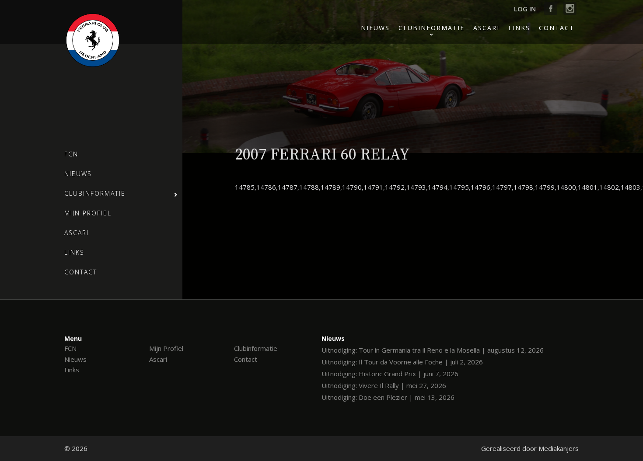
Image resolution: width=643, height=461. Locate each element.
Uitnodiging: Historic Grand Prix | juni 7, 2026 (390, 373)
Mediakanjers (558, 448)
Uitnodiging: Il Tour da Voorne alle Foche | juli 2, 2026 (402, 361)
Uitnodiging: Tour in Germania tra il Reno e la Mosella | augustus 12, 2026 (433, 350)
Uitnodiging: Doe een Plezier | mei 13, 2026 (388, 397)
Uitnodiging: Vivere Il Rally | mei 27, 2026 (384, 385)
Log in (525, 8)
